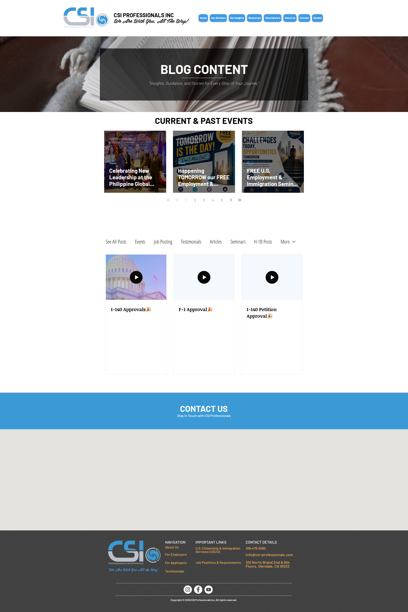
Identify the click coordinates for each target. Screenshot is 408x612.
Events (112, 163)
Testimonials (191, 241)
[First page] (168, 200)
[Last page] (240, 200)
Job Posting (163, 241)
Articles (216, 241)
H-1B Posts (263, 241)
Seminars (238, 241)
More (285, 241)
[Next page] (231, 200)
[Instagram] (188, 589)
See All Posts (116, 241)
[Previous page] (177, 200)
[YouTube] (208, 589)
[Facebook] (198, 589)
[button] (218, 18)
